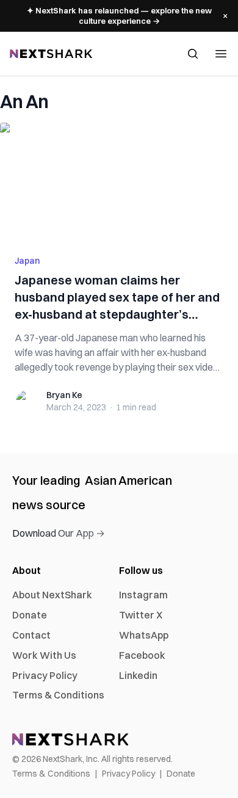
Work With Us (44, 655)
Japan (27, 260)
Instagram (143, 595)
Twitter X (140, 615)
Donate (29, 615)
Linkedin (138, 675)
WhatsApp (143, 635)
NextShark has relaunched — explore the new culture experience (119, 15)
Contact (31, 635)
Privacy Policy (45, 675)
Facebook (142, 655)
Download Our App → (58, 533)
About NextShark (52, 595)
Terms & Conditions (58, 695)
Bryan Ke (64, 395)
